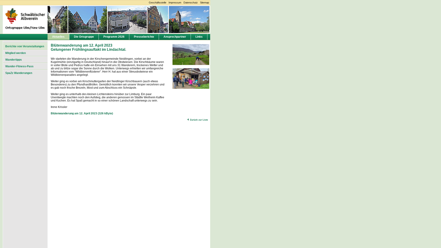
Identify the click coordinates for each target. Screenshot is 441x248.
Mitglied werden (15, 53)
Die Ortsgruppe (84, 36)
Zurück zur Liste (199, 119)
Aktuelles (58, 36)
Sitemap (204, 2)
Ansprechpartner (175, 36)
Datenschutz (191, 2)
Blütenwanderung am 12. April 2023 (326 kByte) (82, 113)
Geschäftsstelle (157, 2)
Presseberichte (144, 36)
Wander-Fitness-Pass (19, 66)
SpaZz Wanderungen (18, 73)
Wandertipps (13, 59)
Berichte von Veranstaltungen (24, 46)
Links (199, 36)
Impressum (175, 2)
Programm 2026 (113, 36)
